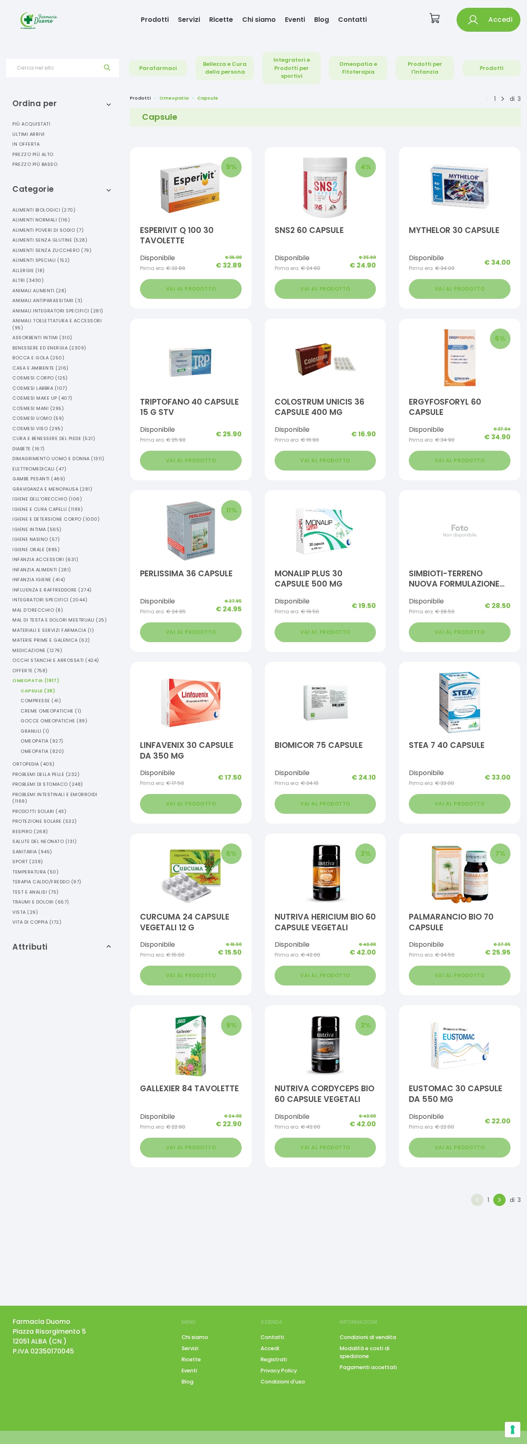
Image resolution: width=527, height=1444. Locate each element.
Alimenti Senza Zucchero (51, 250)
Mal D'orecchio (37, 610)
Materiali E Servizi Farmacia (53, 630)
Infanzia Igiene (38, 579)
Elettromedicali (39, 469)
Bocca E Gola (38, 357)
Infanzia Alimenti (41, 569)
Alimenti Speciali (41, 260)
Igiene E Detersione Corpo (56, 519)
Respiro (30, 831)
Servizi (189, 19)
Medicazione (37, 650)
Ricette (221, 19)
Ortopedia (33, 764)
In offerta (26, 144)
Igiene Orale (36, 549)
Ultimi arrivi (28, 134)
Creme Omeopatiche (51, 711)
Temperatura (35, 872)
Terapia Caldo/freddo (47, 881)
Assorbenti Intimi (42, 337)
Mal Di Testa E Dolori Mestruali (59, 620)
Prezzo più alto (33, 154)
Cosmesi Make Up (42, 398)
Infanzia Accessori (45, 559)
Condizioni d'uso (283, 1381)
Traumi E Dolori (40, 902)
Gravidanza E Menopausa (52, 489)
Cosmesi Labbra (39, 388)
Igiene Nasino (36, 539)
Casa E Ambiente (40, 368)
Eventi (295, 19)
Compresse (41, 700)
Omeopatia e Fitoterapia (358, 68)
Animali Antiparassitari (47, 300)
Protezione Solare (44, 821)
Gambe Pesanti (38, 478)
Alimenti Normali (41, 220)
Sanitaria (32, 851)
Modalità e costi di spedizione (364, 1352)
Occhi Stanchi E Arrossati (55, 660)
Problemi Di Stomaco (47, 784)
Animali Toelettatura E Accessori (57, 324)
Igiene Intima (37, 529)
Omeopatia (35, 680)
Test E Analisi (35, 892)
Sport (27, 861)
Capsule (38, 690)
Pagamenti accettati (368, 1367)
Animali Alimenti (39, 290)
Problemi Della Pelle (45, 774)
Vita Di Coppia (36, 922)
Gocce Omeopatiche (54, 720)
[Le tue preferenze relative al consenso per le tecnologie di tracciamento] (512, 1429)
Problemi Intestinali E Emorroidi (54, 798)
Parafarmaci (158, 68)
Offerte (30, 670)
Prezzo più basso (34, 164)
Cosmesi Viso (37, 428)
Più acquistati (31, 124)
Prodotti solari (39, 811)
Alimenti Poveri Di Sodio (48, 230)
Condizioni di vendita (368, 1337)
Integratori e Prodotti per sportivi (291, 68)
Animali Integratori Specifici (57, 310)
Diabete (28, 448)
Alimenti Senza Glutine (49, 240)
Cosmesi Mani (38, 408)
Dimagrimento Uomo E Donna (58, 458)
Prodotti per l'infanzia (425, 68)
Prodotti (155, 19)
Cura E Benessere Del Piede (53, 438)
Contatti (352, 19)
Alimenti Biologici (43, 210)
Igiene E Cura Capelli (47, 509)
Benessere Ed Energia (49, 348)
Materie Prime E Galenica (51, 640)
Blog (321, 19)
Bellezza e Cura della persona (225, 68)
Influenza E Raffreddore (52, 590)
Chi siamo (259, 19)
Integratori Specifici (49, 599)
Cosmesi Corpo (40, 378)
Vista (25, 912)
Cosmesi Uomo (38, 418)
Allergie (28, 270)
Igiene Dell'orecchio (47, 499)
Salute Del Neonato (44, 841)
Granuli (35, 731)
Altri (28, 280)
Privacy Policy (279, 1370)
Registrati (274, 1359)
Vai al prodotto (191, 288)
